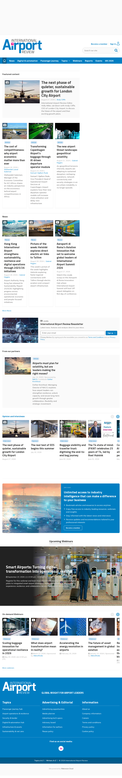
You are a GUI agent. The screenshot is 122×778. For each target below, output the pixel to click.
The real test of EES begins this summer (42, 446)
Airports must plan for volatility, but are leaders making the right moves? (45, 368)
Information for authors (52, 727)
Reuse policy (47, 731)
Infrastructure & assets (12, 727)
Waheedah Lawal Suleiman (11, 170)
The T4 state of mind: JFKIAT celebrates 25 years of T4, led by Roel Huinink (100, 450)
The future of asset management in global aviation (101, 646)
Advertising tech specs (52, 718)
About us (86, 709)
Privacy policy (88, 727)
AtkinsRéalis (38, 656)
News (7, 240)
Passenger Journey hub (12, 709)
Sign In (113, 44)
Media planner (48, 713)
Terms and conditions (91, 722)
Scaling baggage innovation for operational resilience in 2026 (15, 648)
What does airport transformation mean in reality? (43, 646)
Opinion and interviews (13, 416)
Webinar (6, 639)
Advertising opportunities (53, 709)
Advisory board (49, 722)
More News (6, 311)
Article (7, 142)
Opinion (35, 441)
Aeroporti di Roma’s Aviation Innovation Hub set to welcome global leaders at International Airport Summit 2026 (67, 256)
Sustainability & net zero (13, 731)
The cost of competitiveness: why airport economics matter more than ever (14, 155)
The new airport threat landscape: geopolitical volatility (67, 151)
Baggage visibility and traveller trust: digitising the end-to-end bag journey (73, 450)
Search (116, 50)
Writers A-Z (51, 760)
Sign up (110, 333)
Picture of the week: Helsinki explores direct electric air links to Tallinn (39, 250)
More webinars (8, 668)
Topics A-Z (38, 760)
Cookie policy (88, 731)
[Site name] (22, 52)
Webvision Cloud (67, 769)
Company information (91, 713)
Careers (85, 718)
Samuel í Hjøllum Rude (39, 173)
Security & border (9, 718)
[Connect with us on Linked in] (61, 748)
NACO (35, 379)
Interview (6, 441)
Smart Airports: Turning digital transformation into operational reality (38, 569)
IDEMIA (64, 577)
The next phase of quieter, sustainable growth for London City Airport (58, 88)
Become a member (99, 44)
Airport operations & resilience (15, 713)
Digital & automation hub (13, 722)
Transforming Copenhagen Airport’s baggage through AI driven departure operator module (40, 156)
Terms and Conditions (96, 337)
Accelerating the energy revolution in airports (71, 646)
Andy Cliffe (61, 100)
